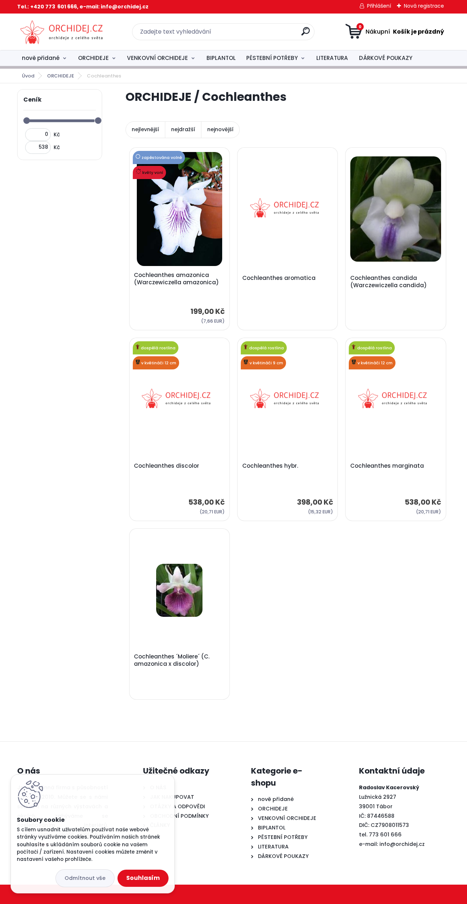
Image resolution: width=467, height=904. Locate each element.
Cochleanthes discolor (166, 466)
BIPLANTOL (221, 58)
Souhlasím (143, 878)
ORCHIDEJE (93, 58)
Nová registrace (424, 6)
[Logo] (62, 32)
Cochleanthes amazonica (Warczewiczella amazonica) (176, 278)
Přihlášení (379, 6)
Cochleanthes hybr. (270, 466)
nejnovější (220, 129)
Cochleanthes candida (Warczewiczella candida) (388, 281)
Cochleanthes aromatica (279, 278)
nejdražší (183, 129)
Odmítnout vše (85, 878)
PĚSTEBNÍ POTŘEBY (272, 58)
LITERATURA (332, 58)
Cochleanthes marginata (387, 466)
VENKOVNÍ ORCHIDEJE (157, 58)
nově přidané (40, 58)
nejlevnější (145, 129)
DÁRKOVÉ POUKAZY (385, 58)
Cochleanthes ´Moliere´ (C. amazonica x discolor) (171, 660)
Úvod (28, 75)
